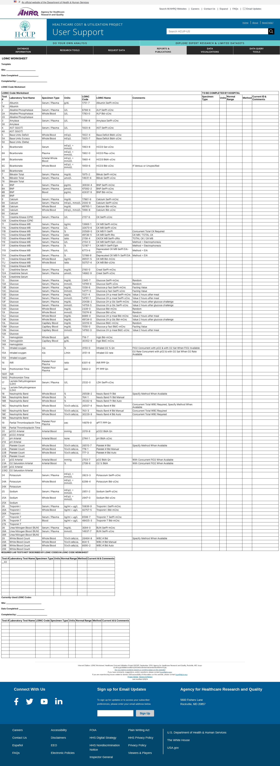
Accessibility (59, 730)
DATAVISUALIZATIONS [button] (210, 50)
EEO (54, 745)
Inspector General (101, 757)
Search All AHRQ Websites (173, 8)
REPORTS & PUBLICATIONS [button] (163, 50)
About (255, 22)
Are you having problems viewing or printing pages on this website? (140, 670)
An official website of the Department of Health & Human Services (55, 2)
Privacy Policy (137, 745)
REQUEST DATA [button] (116, 50)
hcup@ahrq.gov (166, 672)
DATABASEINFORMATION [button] (23, 50)
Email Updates (253, 8)
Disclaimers (58, 737)
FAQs (235, 8)
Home (245, 22)
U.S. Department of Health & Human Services (196, 732)
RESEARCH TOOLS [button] (70, 50)
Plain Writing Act (138, 730)
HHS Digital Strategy (103, 737)
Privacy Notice (133, 677)
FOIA (93, 730)
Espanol (224, 8)
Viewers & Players (145, 677)
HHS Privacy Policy (140, 737)
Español (17, 745)
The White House (178, 740)
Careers (195, 8)
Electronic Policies (63, 753)
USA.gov (173, 747)
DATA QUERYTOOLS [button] (257, 50)
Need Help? (267, 22)
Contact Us (209, 8)
